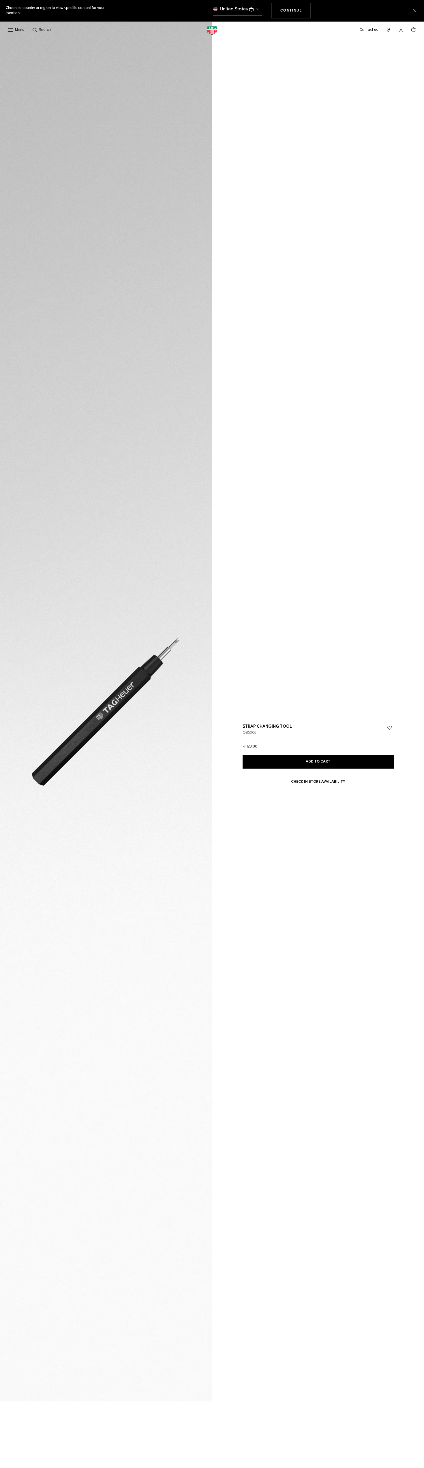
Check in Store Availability (318, 782)
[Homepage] (212, 30)
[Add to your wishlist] (390, 728)
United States (234, 9)
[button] (401, 29)
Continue (295, 10)
